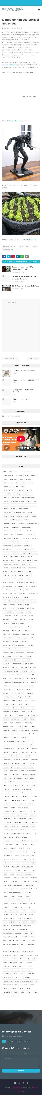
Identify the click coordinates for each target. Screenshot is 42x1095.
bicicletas (6, 523)
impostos (15, 752)
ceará (35, 560)
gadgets (35, 715)
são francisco (7, 933)
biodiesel (6, 527)
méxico (13, 807)
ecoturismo (30, 652)
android (21, 490)
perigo (33, 852)
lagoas (25, 774)
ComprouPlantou (26, 590)
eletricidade (7, 660)
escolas (23, 686)
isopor (17, 767)
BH (34, 520)
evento (13, 693)
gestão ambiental (15, 723)
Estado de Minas (8, 689)
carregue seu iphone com (28, 553)
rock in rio (12, 922)
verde (28, 988)
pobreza (24, 863)
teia (36, 955)
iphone (5, 767)
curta (31, 615)
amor (23, 486)
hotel (25, 741)
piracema (15, 859)
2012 (4, 472)
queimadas (14, 889)
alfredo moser (7, 483)
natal (32, 826)
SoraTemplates (17, 1088)
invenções (32, 763)
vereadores (6, 992)
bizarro (21, 531)
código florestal (8, 582)
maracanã (19, 793)
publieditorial (18, 885)
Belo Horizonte (15, 520)
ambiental (6, 486)
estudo (29, 689)
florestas (15, 708)
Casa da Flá (31, 240)
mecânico (6, 804)
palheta (24, 844)
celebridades (7, 564)
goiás (25, 726)
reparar (32, 903)
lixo (21, 246)
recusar (19, 896)
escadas (16, 686)
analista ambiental (9, 490)
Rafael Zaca (14, 121)
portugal (17, 870)
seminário (24, 937)
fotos (23, 711)
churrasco (29, 571)
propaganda (25, 881)
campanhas (17, 545)
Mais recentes (11, 358)
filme (20, 704)
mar (11, 793)
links (20, 782)
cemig (24, 564)
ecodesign (30, 645)
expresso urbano (8, 697)
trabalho (22, 966)
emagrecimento (17, 663)
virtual (35, 992)
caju (4, 542)
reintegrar (20, 900)
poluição (6, 866)
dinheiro (6, 641)
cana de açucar (8, 549)
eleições (22, 656)
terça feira (14, 959)
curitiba (16, 615)
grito (15, 734)
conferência (22, 593)
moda (13, 815)
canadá (18, 549)
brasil (12, 534)
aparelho (6, 497)
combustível (19, 586)
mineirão (33, 811)
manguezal (15, 789)
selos (16, 937)
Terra (22, 959)
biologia (6, 531)
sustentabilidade (27, 951)
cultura (28, 612)
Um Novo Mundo (10, 28)
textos (5, 962)
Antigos (33, 358)
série (31, 937)
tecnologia (29, 955)
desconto (6, 623)
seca (32, 933)
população (15, 866)
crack (20, 604)
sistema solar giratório (10, 944)
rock (4, 922)
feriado (20, 700)
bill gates (21, 523)
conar (5, 593)
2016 (11, 472)
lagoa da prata (14, 774)
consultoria (17, 597)
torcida (29, 962)
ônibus (24, 837)
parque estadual (8, 852)
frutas (30, 711)
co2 (20, 579)
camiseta (18, 542)
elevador (6, 663)
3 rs (17, 472)
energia (5, 675)
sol (13, 948)
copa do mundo (19, 601)
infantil (27, 756)
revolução (14, 914)
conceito (13, 593)
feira (13, 700)
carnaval (14, 553)
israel (24, 767)
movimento (7, 822)
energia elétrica (31, 675)
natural (5, 830)
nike (28, 830)
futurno (20, 715)
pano (31, 844)
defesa (15, 619)
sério (4, 940)
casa (12, 560)
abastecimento (25, 472)
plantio (23, 859)
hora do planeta (8, 741)
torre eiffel (6, 966)
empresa (24, 667)
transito (6, 970)
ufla (21, 973)
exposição (30, 693)
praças (32, 870)
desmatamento (17, 630)
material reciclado (28, 800)
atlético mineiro (23, 508)
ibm (25, 745)
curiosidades (7, 615)
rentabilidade (23, 903)
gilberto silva (28, 723)
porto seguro (7, 870)
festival (5, 704)
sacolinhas (27, 925)
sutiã (15, 955)
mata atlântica (15, 800)
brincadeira (29, 534)
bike (13, 523)
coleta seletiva (30, 582)
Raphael (34, 889)
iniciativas (34, 759)
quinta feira (24, 889)
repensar (6, 907)
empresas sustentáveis (10, 671)
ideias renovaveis (9, 246)
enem (31, 671)
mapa (5, 793)
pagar (17, 844)
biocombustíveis (32, 523)
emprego (15, 667)
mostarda (6, 818)
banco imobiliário (16, 516)
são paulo (18, 933)
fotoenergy (15, 711)
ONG (17, 837)
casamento (27, 560)
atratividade (7, 512)
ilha (28, 748)
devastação (25, 634)
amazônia (28, 483)
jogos (5, 770)
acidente (19, 475)
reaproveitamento (15, 892)
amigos (15, 486)
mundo (34, 822)
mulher (26, 822)
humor (5, 745)
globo (19, 726)
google (32, 726)
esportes (31, 686)
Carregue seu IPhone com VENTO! (23, 391)
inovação (6, 763)
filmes (27, 704)
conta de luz (7, 601)
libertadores (18, 778)
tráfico (30, 966)
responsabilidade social (10, 911)
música (5, 826)
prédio (12, 874)
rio (21, 914)
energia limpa (19, 678)
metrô (5, 807)
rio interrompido (8, 918)
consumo (27, 597)
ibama (18, 745)
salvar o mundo (8, 929)
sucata (25, 948)
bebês (5, 520)
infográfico (6, 759)
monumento (22, 815)
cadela (34, 538)
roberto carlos (28, 918)
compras (14, 590)
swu (21, 955)
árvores (13, 505)
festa (26, 700)
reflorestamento (8, 900)
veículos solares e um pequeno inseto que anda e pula (20, 981)
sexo (24, 940)
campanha (7, 545)
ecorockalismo (8, 652)
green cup (15, 730)
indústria (19, 756)
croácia (20, 612)
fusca (5, 715)
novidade (26, 833)
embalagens (29, 663)
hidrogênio (14, 737)
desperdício (28, 630)
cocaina (26, 579)
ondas (11, 837)
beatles (33, 516)
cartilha (5, 560)
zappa (17, 996)
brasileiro (20, 534)
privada (16, 878)
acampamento (8, 475)
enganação (7, 682)
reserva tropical (17, 907)
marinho (15, 796)
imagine (6, 752)
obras (34, 833)
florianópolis (25, 708)
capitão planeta (29, 549)
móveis (31, 818)
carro (5, 556)
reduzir (27, 896)
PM (4, 863)
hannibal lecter (30, 734)
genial (32, 719)
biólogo (14, 531)
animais (29, 490)
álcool (21, 479)
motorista (22, 818)
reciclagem (27, 892)
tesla (28, 959)
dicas (33, 638)
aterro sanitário (31, 505)
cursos (24, 615)
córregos (12, 604)
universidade (30, 973)
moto (14, 818)
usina (15, 977)
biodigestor (15, 527)
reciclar (5, 896)
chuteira (6, 575)
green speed (25, 730)
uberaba (14, 973)
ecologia (16, 649)
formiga (6, 711)
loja (16, 785)
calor (10, 542)
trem (23, 970)
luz (27, 785)
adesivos (33, 475)
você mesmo (7, 996)
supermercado (14, 951)
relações (28, 900)
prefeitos (19, 874)
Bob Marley (31, 531)
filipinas (13, 704)
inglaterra (16, 759)
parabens (13, 848)
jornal (22, 770)
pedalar (19, 852)
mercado (28, 804)
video (15, 992)
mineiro (6, 815)
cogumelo (19, 582)
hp (30, 741)
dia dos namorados (22, 638)
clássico (13, 579)
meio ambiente (18, 804)
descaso (30, 619)
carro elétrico (14, 556)
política (32, 863)
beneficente (26, 520)
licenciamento (29, 778)
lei (10, 778)
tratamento (15, 970)
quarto (5, 889)
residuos (27, 907)
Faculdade (28, 697)
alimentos (18, 483)
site (22, 944)
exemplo (21, 693)
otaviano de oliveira (22, 841)
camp (26, 542)
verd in (21, 988)
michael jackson (23, 807)
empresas (33, 667)
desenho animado (18, 623)
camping (27, 545)
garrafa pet (15, 719)
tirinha (22, 962)
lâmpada (33, 774)
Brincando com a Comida (22, 399)
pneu (27, 246)
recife (12, 896)
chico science (32, 568)
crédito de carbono (9, 608)
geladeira (24, 719)
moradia (32, 815)
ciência (28, 575)
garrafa (5, 719)
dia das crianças (8, 638)
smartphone (30, 944)
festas (33, 700)
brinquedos (7, 538)
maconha (34, 785)
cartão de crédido (26, 556)
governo (6, 730)
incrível (33, 752)
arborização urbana (17, 501)
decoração (6, 619)
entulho (33, 682)
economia (25, 649)
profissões (34, 878)
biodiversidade (26, 527)
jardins (31, 767)
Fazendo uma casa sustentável (25, 371)
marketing (24, 796)
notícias (5, 833)
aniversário (7, 494)
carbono (6, 553)
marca (28, 793)
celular (16, 564)
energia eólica (7, 678)
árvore (5, 505)
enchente (24, 671)
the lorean (13, 962)
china (5, 571)
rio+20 (19, 918)
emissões (6, 667)
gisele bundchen (8, 726)
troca (30, 970)
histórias (23, 737)
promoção (14, 881)
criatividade (30, 608)
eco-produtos (20, 645)
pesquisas (26, 855)
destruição (6, 634)
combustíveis (7, 586)
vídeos (22, 992)
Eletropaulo (26, 660)
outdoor (33, 841)
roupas (33, 922)
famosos (6, 700)
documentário (8, 645)
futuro (28, 715)
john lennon (14, 770)
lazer (5, 778)
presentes (28, 874)
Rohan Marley (23, 922)
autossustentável (19, 512)
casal (18, 560)
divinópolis (15, 641)
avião (30, 512)
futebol (12, 715)
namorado (24, 826)
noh (33, 830)
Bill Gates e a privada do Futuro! (25, 286)
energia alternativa (17, 675)
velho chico (23, 985)
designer (6, 630)
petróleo (6, 859)
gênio (5, 723)
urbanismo (7, 977)
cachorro (26, 538)
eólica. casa (7, 686)
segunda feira (7, 937)
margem (6, 796)
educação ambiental (10, 656)
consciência (32, 593)
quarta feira (29, 885)
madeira (6, 789)
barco (26, 516)
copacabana (32, 601)
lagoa (5, 774)
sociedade (6, 948)
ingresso (25, 759)
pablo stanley (7, 844)
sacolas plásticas (16, 925)
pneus (35, 246)
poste (25, 870)
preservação (7, 878)
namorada (14, 826)
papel (5, 848)
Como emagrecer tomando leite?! (26, 380)
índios (11, 756)
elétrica (29, 656)
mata (5, 800)
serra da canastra (14, 940)
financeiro (6, 708)
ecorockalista (20, 652)
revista (5, 914)
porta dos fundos (27, 866)
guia (21, 734)
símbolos (32, 940)
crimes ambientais (9, 612)
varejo (27, 977)
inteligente (15, 763)
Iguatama (20, 748)
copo (5, 604)
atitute (13, 508)
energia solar (31, 678)
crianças (21, 608)
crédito (27, 604)
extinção (19, 697)
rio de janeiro (29, 914)
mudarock (17, 822)
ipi (12, 767)
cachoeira (17, 538)
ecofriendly (6, 649)
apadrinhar (27, 494)
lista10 (27, 782)
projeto (5, 881)
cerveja (5, 568)
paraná (21, 848)
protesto (34, 881)
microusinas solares (9, 811)
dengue (22, 619)
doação (24, 641)
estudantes (20, 689)
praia (5, 874)
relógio (13, 903)
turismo (6, 973)
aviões (5, 516)
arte (34, 501)
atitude (5, 508)
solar (18, 948)
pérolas (17, 855)
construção (7, 597)
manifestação (26, 789)
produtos (25, 878)
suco (32, 948)
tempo (5, 959)
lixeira (5, 785)
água (5, 479)
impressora (24, 752)
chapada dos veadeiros (18, 568)
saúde (26, 933)
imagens (35, 748)
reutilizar (24, 911)
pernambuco (7, 855)
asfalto (20, 505)
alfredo (28, 479)
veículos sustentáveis (10, 985)
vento (14, 988)
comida (5, 590)
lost (22, 785)
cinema (5, 579)
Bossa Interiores (11, 65)
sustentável (8, 250)
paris (28, 848)
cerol (30, 564)
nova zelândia (15, 833)
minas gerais (23, 811)
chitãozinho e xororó (16, 571)
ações (26, 475)
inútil (24, 763)
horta (18, 741)
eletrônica (17, 660)
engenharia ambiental (21, 682)
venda (32, 985)
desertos (27, 627)
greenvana (6, 734)
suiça (5, 951)
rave (4, 892)
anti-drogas (17, 494)
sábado (5, 925)
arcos (28, 501)
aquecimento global (28, 497)
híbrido (5, 737)
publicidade (7, 885)
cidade (21, 575)
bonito (5, 534)
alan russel (13, 479)
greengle (35, 730)
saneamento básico (23, 929)
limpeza (13, 782)
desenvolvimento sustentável (12, 627)
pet (33, 855)
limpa (5, 782)
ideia (30, 745)
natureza (14, 830)
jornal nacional (32, 770)
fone (33, 708)
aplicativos (15, 497)
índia (5, 756)
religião (5, 903)
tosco (14, 966)
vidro (28, 992)
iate (12, 745)
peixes (26, 852)
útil (21, 977)
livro (33, 782)
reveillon (32, 911)
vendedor (6, 988)
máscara (34, 796)
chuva (14, 575)
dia (33, 634)
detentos (16, 634)
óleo (4, 837)
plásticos (31, 859)
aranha (5, 501)
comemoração (30, 586)
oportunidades (8, 841)
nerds (22, 830)
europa (5, 693)
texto (34, 959)
